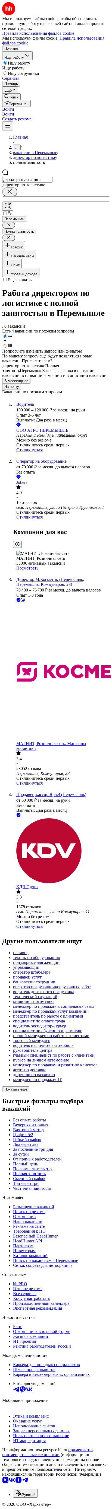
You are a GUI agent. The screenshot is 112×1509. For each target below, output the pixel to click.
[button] (8, 109)
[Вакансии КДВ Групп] (61, 851)
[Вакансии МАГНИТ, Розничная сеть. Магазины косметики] (61, 672)
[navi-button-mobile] (7, 126)
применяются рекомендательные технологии (47, 1452)
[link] (11, 96)
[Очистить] (9, 191)
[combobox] (27, 180)
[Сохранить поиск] (7, 206)
